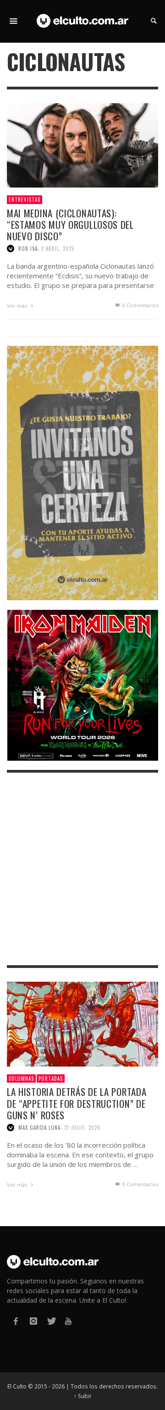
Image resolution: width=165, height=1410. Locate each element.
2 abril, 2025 (57, 248)
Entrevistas (24, 199)
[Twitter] (51, 1321)
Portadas (50, 1078)
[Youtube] (68, 1321)
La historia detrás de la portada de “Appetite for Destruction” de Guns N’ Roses (76, 1103)
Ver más (17, 305)
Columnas (21, 1078)
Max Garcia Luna (39, 1127)
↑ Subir (83, 1395)
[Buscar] (13, 21)
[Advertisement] (82, 868)
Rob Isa (28, 248)
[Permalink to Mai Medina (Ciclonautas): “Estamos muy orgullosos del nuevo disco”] (82, 144)
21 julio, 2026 (82, 1127)
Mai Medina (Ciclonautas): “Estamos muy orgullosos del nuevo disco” (70, 224)
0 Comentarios (139, 305)
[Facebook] (15, 1321)
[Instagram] (33, 1321)
